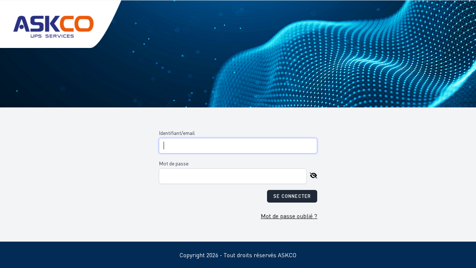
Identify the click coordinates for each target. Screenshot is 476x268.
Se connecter (292, 196)
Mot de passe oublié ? (289, 216)
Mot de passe (174, 163)
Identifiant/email (177, 132)
